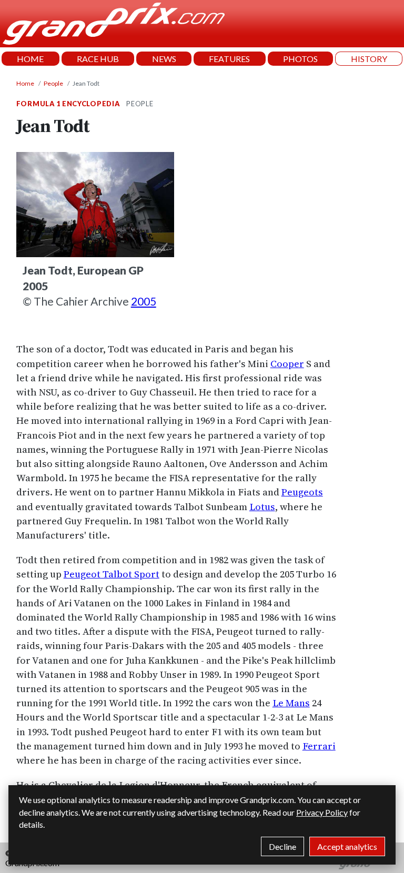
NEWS (164, 59)
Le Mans (291, 702)
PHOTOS (300, 59)
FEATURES (229, 59)
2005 (143, 301)
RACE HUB (98, 59)
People (53, 83)
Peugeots (302, 492)
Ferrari (319, 746)
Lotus (262, 506)
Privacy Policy (322, 812)
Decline (282, 846)
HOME (30, 59)
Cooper (287, 363)
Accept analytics (347, 846)
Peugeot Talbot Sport (111, 574)
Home (25, 83)
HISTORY (369, 59)
